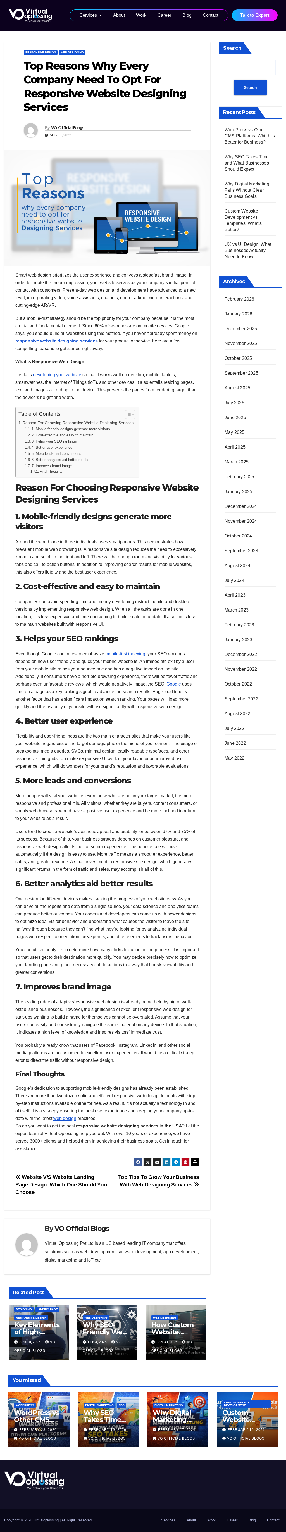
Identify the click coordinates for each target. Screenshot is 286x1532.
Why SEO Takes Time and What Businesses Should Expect (247, 163)
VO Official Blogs (67, 127)
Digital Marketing (99, 1405)
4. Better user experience (52, 447)
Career (164, 15)
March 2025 (237, 462)
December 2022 (241, 654)
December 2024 (241, 506)
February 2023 (239, 624)
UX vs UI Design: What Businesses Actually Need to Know (248, 250)
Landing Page (47, 1309)
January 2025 (238, 491)
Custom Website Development (237, 1404)
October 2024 (238, 536)
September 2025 (241, 373)
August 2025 (237, 388)
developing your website (57, 374)
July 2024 (234, 580)
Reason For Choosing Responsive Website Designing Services (78, 422)
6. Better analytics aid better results (60, 460)
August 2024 (237, 565)
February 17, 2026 (177, 1430)
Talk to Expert (254, 15)
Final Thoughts (51, 471)
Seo (121, 1405)
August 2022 (237, 713)
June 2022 (235, 743)
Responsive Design (40, 52)
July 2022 (234, 728)
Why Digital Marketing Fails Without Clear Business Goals (247, 190)
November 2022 (241, 669)
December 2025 (241, 328)
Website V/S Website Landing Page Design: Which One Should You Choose (61, 1184)
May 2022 (235, 758)
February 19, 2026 (107, 1430)
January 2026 (238, 313)
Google (173, 684)
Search (232, 48)
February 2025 (239, 476)
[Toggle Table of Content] (127, 414)
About (119, 15)
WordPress (25, 1405)
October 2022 (238, 684)
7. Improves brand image (52, 466)
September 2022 (241, 698)
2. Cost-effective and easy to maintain (62, 435)
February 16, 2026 (246, 1430)
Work (141, 15)
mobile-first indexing (125, 653)
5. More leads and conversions (56, 453)
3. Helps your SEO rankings (54, 441)
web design (64, 1118)
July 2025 (234, 402)
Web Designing (72, 52)
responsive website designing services (56, 341)
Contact (210, 15)
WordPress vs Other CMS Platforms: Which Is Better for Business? (250, 135)
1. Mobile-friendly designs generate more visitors (71, 429)
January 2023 (238, 639)
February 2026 (239, 299)
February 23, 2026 (38, 1430)
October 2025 (238, 358)
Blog (187, 15)
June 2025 (235, 417)
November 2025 (241, 343)
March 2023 (237, 610)
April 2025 (235, 447)
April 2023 (235, 595)
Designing (24, 1309)
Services (88, 15)
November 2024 (241, 521)
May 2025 (235, 432)
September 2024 (241, 550)
